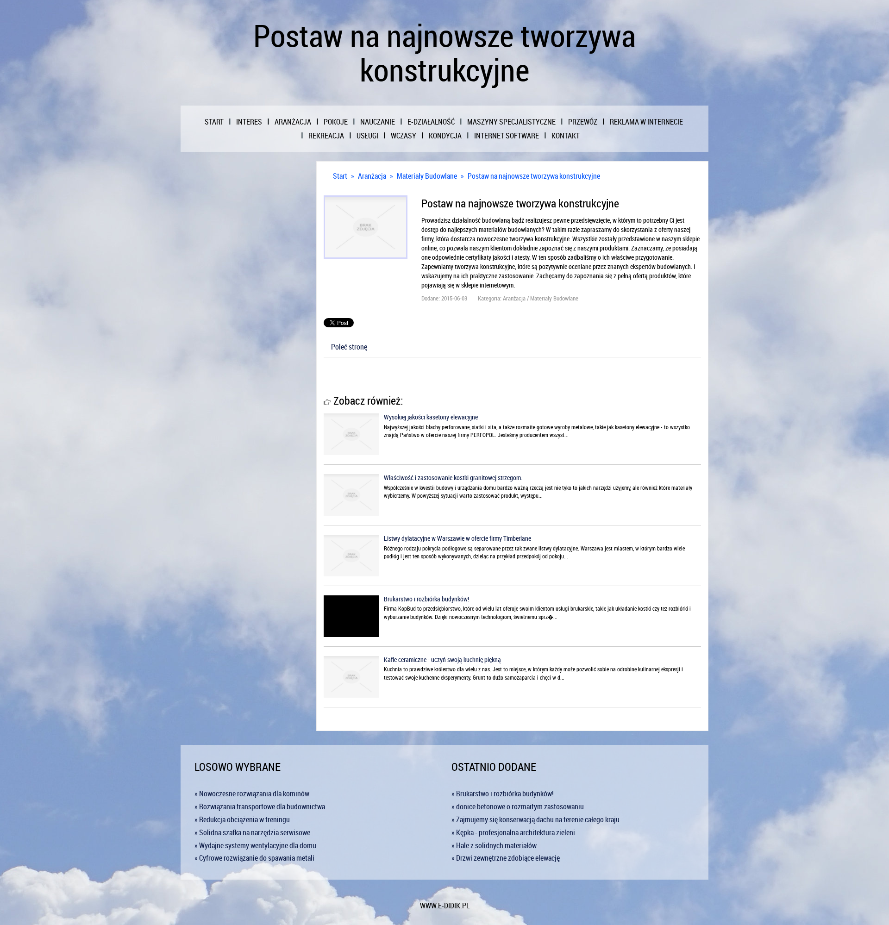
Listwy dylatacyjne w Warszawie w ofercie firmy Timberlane (457, 538)
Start (340, 176)
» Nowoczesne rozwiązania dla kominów (251, 793)
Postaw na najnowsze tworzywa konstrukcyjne (534, 176)
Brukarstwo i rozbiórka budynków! (426, 598)
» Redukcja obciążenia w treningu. (243, 819)
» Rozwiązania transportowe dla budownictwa (259, 806)
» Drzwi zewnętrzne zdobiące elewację (505, 858)
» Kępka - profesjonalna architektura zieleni (513, 832)
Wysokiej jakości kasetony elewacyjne (431, 416)
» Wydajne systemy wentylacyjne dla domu (255, 845)
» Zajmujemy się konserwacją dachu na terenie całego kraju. (536, 819)
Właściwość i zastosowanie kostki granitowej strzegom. (453, 477)
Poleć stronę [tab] (349, 347)
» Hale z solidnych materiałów (494, 845)
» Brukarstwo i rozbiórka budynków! (502, 793)
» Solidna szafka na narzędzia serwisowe (252, 832)
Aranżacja (372, 176)
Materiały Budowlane (427, 176)
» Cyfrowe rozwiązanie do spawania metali (254, 858)
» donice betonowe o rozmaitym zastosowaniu (517, 806)
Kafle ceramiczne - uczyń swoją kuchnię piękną (442, 659)
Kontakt (565, 136)
